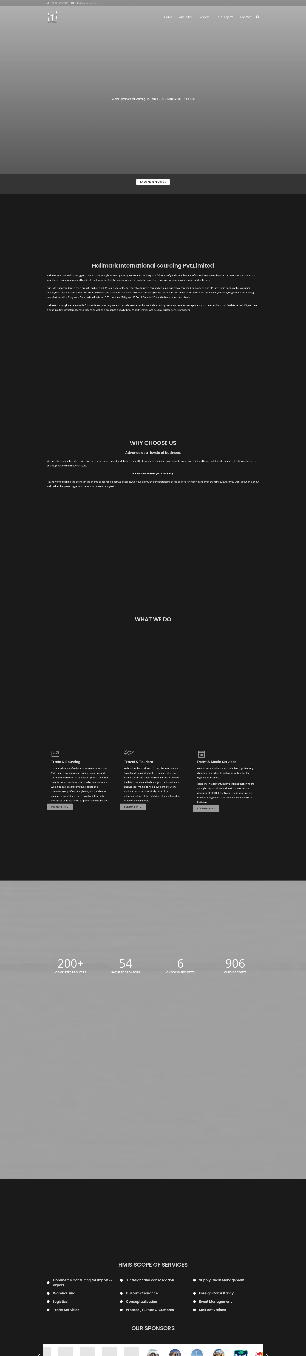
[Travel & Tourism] (153, 754)
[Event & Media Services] (226, 754)
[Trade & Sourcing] (80, 754)
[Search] (257, 17)
